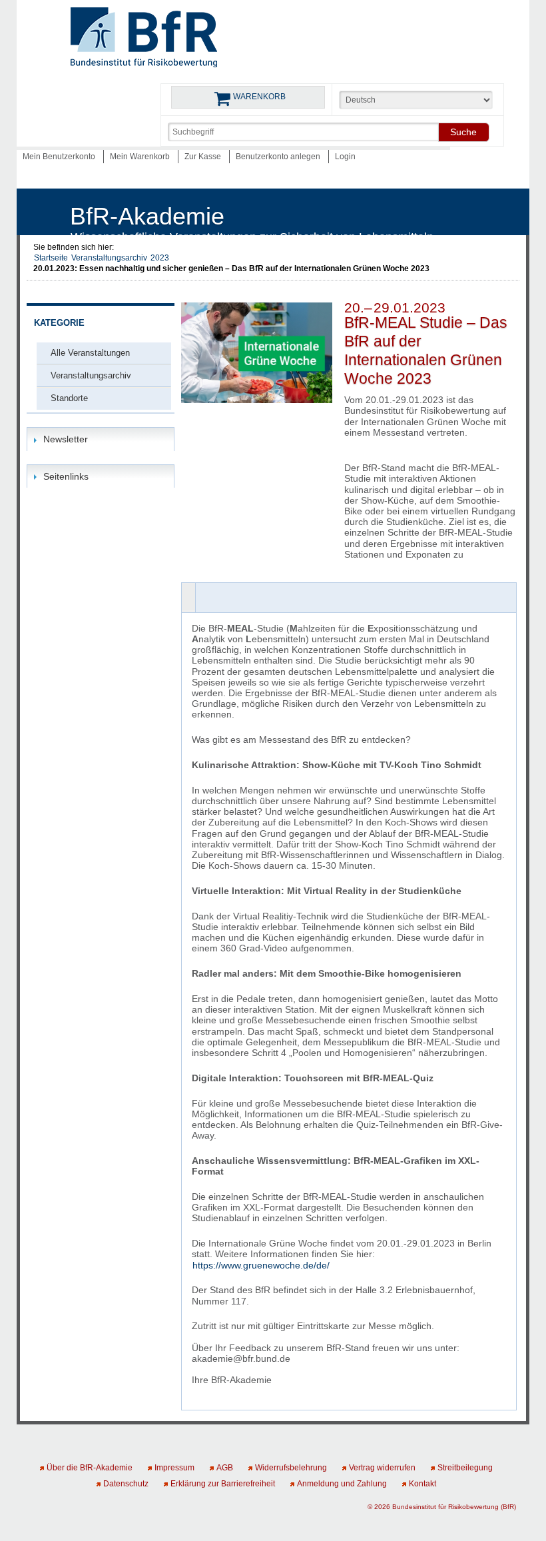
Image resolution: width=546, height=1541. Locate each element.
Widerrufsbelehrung (291, 1467)
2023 (159, 257)
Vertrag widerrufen (382, 1467)
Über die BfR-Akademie (90, 1467)
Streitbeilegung (465, 1467)
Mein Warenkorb (141, 156)
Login (345, 156)
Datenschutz (125, 1483)
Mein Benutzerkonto (60, 156)
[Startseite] (144, 40)
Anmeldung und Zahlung (342, 1483)
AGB (224, 1467)
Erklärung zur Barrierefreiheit (222, 1483)
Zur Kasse (203, 156)
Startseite (51, 257)
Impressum (174, 1467)
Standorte (69, 398)
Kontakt (422, 1483)
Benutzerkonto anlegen (279, 156)
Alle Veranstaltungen (90, 353)
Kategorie (59, 323)
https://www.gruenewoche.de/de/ (261, 1265)
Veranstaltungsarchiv (109, 257)
